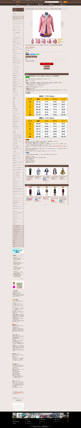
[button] (31, 24)
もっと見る (21, 278)
